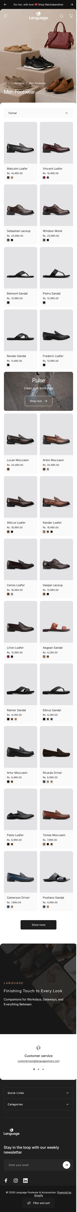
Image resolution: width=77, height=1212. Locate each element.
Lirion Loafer (15, 647)
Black (12, 240)
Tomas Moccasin (54, 835)
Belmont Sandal (17, 293)
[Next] (72, 4)
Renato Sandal (16, 356)
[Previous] (5, 4)
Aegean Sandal (53, 647)
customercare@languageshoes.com (38, 1060)
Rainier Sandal (16, 710)
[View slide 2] (38, 1069)
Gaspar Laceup (53, 585)
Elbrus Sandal (52, 710)
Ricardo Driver (52, 772)
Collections (17, 83)
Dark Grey (8, 177)
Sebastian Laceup (18, 231)
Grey (48, 469)
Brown (8, 240)
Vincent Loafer (52, 168)
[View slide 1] (34, 1069)
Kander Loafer (52, 522)
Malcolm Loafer (17, 168)
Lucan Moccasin (18, 460)
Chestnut (44, 656)
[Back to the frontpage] (5, 83)
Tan (12, 177)
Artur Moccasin (17, 772)
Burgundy (44, 177)
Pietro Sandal (52, 293)
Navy (51, 719)
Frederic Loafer (53, 356)
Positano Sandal (53, 897)
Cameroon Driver (18, 897)
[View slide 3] (43, 1069)
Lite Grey (48, 781)
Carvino (44, 781)
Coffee (44, 594)
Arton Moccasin (53, 460)
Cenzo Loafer (16, 585)
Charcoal (44, 906)
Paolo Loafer (15, 835)
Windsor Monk (52, 231)
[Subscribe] (63, 1142)
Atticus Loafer (16, 522)
